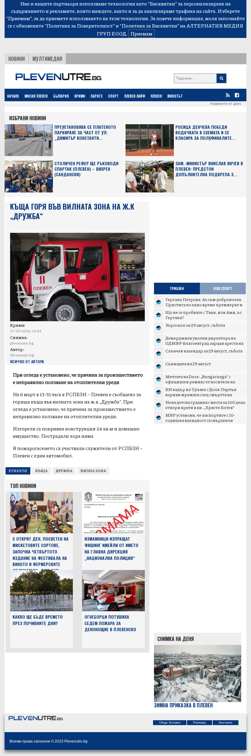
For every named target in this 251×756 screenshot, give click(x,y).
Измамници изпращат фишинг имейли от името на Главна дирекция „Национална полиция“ (111, 548)
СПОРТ (113, 96)
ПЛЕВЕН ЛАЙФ (134, 96)
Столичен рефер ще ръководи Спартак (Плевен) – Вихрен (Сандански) (86, 169)
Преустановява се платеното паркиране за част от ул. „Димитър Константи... (85, 132)
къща (41, 470)
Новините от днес (226, 104)
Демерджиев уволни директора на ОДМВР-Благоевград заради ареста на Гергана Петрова (204, 343)
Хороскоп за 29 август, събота (195, 325)
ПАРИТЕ (97, 96)
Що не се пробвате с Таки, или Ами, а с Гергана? (203, 315)
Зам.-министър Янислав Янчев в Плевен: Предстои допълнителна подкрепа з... (209, 169)
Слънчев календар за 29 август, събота (203, 351)
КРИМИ (79, 96)
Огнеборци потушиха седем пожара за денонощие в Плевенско (110, 623)
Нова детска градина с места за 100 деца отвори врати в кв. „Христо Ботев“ (205, 405)
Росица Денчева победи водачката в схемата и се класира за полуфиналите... (205, 132)
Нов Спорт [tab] (222, 288)
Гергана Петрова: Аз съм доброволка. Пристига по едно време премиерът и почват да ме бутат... (203, 304)
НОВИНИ (16, 58)
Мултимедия (47, 58)
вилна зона (93, 470)
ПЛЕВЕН (156, 96)
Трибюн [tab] (177, 288)
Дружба (64, 470)
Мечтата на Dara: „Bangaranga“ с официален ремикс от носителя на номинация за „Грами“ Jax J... (200, 381)
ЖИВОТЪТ (175, 96)
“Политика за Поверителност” (80, 25)
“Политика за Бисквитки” (149, 25)
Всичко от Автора (27, 361)
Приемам (141, 33)
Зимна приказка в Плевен (183, 705)
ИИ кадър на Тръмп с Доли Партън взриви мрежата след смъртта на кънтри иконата (201, 394)
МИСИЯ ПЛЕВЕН (36, 96)
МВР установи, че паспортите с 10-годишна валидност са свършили (200, 417)
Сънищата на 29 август (188, 363)
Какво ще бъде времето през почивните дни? (38, 619)
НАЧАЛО (13, 96)
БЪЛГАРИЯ (61, 96)
